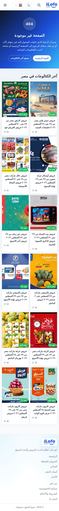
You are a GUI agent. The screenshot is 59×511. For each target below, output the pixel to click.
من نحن (53, 483)
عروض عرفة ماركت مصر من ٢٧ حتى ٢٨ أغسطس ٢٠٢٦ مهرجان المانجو (15, 354)
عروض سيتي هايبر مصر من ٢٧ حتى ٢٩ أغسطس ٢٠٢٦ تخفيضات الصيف (44, 124)
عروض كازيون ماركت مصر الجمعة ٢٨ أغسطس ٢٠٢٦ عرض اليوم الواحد (44, 409)
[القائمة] (5, 5)
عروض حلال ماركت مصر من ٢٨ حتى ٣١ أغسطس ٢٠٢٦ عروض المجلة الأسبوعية (16, 180)
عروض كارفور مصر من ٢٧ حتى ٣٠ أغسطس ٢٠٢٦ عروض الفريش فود (15, 124)
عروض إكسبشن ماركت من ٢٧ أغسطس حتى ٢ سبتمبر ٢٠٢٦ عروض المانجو (44, 298)
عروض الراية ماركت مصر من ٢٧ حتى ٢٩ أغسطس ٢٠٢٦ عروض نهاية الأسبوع (43, 354)
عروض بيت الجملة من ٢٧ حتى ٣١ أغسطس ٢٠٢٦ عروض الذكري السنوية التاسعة (43, 239)
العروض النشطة (49, 461)
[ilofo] (51, 5)
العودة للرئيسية (42, 58)
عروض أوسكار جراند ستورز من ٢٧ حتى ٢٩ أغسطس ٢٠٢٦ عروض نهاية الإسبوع (45, 180)
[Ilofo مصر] (49, 442)
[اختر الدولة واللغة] (18, 5)
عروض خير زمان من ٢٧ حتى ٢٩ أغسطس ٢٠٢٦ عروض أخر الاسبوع (16, 237)
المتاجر (53, 466)
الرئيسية (53, 456)
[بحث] (39, 5)
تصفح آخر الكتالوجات (19, 58)
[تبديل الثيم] (29, 5)
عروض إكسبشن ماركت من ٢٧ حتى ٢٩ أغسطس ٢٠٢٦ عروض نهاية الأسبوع (15, 296)
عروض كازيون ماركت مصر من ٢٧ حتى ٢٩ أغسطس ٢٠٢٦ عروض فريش (17, 411)
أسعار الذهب (51, 471)
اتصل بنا (53, 499)
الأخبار (54, 477)
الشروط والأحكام (48, 493)
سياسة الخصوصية (48, 488)
